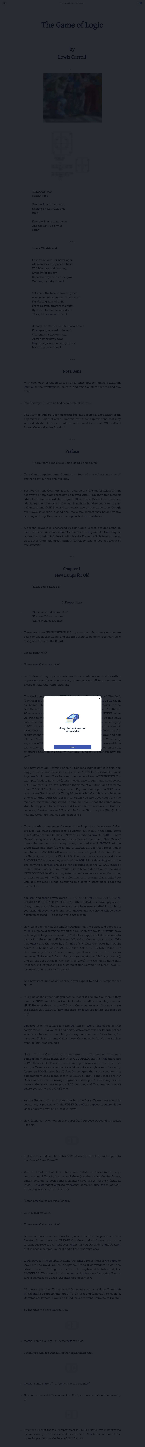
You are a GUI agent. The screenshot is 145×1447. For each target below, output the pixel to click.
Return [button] (72, 747)
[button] (100, 698)
